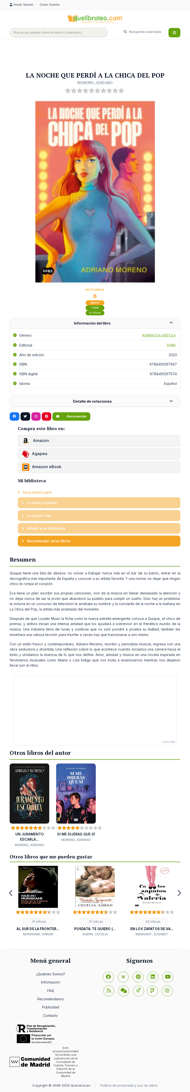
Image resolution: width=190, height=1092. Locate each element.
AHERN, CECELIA (95, 934)
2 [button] (72, 941)
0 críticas (95, 312)
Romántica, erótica (159, 335)
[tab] (95, 323)
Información (50, 982)
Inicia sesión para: (37, 492)
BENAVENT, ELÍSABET (152, 934)
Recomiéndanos (50, 999)
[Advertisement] (100, 56)
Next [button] (179, 893)
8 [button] (117, 941)
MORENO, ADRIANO (95, 82)
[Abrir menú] (174, 32)
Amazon (40, 440)
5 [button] (95, 941)
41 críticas (38, 921)
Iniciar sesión (24, 4)
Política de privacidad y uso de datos (129, 1085)
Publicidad (50, 1007)
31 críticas (95, 921)
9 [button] (124, 941)
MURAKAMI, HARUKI (38, 934)
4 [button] (87, 941)
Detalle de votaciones (92, 401)
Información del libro (92, 323)
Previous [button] (10, 893)
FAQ (50, 990)
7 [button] (109, 941)
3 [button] (80, 941)
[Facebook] (108, 977)
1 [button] (65, 941)
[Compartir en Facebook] (14, 416)
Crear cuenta (49, 4)
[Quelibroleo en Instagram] (36, 416)
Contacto (50, 1015)
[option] (38, 901)
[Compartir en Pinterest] (46, 416)
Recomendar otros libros (48, 541)
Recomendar (76, 416)
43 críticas (153, 921)
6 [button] (102, 941)
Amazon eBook (46, 466)
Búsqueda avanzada (144, 32)
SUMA (171, 345)
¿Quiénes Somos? (50, 974)
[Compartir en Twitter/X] (25, 416)
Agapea (39, 453)
